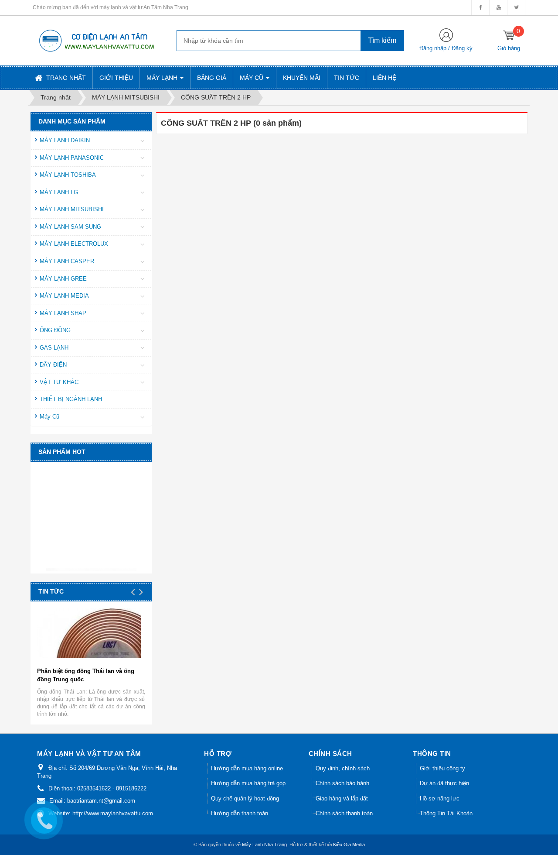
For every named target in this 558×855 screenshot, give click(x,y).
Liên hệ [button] (384, 77)
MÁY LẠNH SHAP (63, 313)
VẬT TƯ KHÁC (59, 382)
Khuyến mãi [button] (301, 77)
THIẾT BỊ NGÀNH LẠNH (71, 399)
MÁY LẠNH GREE (63, 278)
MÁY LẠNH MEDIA (64, 295)
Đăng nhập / (435, 48)
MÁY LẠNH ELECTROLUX (74, 243)
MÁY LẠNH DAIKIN (65, 140)
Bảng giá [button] (211, 77)
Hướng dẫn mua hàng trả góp (248, 783)
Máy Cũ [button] (252, 77)
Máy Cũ (49, 416)
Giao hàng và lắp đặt (342, 798)
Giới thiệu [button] (116, 77)
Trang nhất (65, 77)
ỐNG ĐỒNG (55, 330)
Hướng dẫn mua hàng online (247, 768)
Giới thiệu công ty (442, 768)
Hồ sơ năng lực (439, 798)
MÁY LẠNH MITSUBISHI (72, 209)
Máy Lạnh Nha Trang (264, 844)
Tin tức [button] (346, 77)
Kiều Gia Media (349, 844)
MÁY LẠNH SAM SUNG (70, 226)
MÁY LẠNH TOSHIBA (68, 175)
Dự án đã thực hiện (444, 783)
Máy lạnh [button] (162, 77)
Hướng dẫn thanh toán (239, 813)
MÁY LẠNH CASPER (67, 261)
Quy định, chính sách (343, 768)
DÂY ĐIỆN (53, 364)
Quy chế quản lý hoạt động (245, 798)
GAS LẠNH (54, 347)
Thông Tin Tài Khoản (446, 813)
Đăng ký (462, 48)
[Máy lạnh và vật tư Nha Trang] (96, 40)
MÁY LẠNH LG (59, 192)
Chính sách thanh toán (344, 813)
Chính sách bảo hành (342, 783)
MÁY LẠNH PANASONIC (72, 158)
